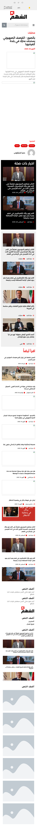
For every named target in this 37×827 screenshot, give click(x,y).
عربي (21, 344)
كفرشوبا (32, 141)
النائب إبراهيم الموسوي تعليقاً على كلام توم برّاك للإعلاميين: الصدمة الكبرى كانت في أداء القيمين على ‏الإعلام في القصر (19, 252)
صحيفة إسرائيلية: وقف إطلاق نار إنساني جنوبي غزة (19, 444)
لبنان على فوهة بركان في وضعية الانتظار (22, 500)
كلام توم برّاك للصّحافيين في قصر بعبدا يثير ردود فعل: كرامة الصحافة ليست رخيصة (20, 215)
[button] (33, 25)
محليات (31, 33)
